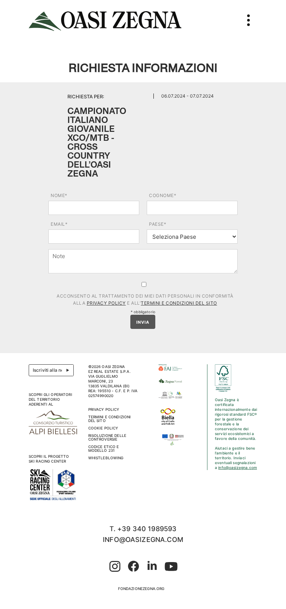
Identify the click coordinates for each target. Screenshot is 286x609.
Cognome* (162, 195)
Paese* (157, 224)
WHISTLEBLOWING (106, 458)
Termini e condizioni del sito (179, 303)
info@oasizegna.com (237, 467)
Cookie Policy (103, 428)
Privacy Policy (106, 303)
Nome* (59, 195)
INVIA (142, 322)
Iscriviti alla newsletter (53, 370)
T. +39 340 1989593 (143, 529)
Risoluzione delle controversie (107, 437)
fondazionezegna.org (141, 588)
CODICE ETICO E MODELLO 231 (103, 448)
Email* (59, 224)
